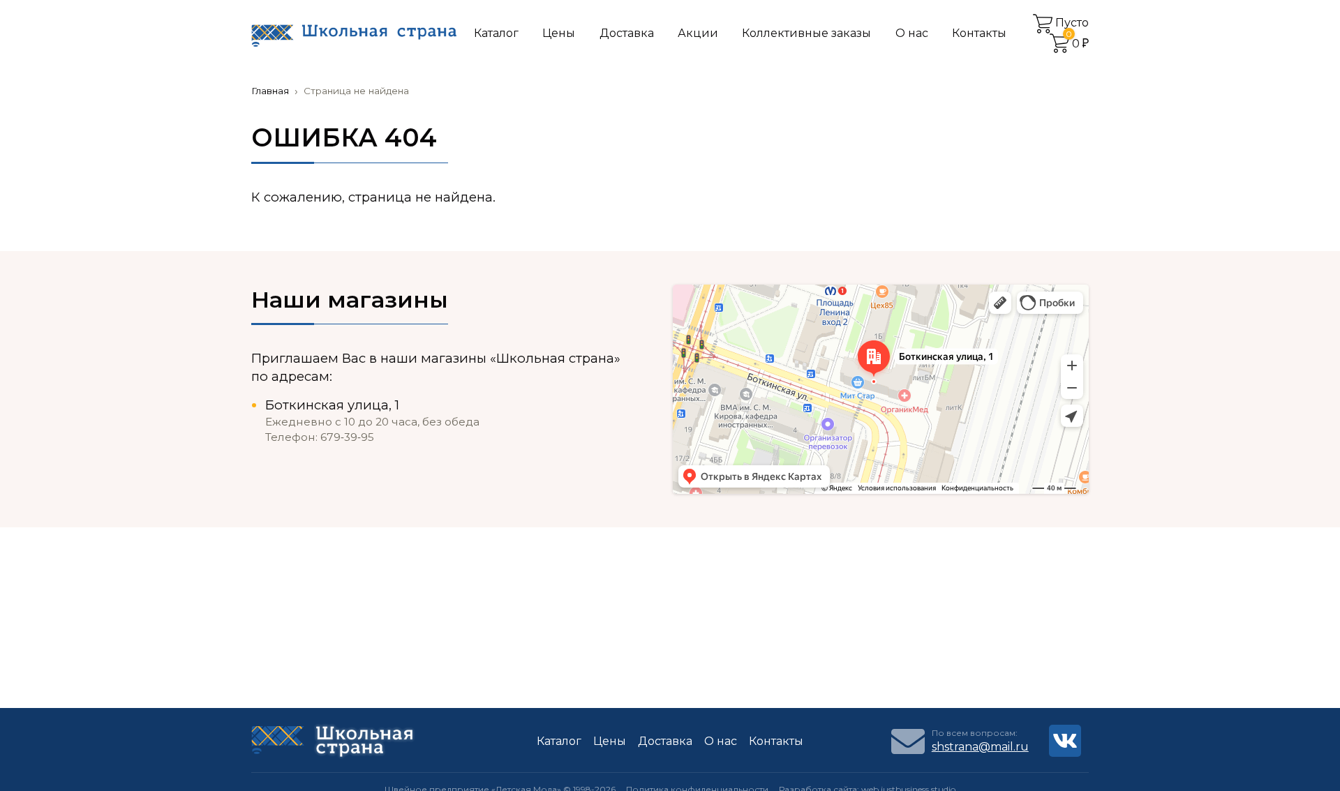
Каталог (496, 33)
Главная (270, 90)
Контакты (979, 33)
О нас (911, 33)
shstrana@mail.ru (980, 746)
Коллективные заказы (806, 33)
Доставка (627, 33)
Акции (698, 33)
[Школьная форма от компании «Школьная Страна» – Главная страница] (353, 34)
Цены (558, 33)
